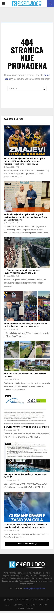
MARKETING (43, 605)
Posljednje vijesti (13, 119)
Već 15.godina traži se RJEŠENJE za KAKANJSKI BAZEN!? (25, 476)
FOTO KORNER (31, 605)
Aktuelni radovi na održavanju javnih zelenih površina (25, 375)
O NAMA (21, 608)
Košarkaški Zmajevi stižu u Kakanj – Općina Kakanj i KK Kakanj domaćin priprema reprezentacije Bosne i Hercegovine (24, 161)
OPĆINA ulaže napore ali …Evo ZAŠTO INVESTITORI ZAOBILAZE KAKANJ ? (22, 272)
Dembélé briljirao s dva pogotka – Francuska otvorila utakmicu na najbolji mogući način (25, 526)
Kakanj (8, 127)
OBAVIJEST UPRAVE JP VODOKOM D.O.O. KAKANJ (26, 427)
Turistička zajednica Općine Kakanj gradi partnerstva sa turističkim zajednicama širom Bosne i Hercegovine (25, 217)
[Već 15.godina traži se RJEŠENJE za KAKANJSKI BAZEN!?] (27, 457)
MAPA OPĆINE (18, 605)
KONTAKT (30, 608)
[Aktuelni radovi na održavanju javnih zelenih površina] (27, 356)
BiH (7, 494)
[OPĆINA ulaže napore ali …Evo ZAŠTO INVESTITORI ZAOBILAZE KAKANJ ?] (27, 252)
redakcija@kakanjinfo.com (34, 588)
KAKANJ (7, 605)
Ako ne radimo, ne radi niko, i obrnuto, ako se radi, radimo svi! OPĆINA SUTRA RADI (25, 325)
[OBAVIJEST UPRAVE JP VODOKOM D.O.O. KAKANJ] (27, 409)
